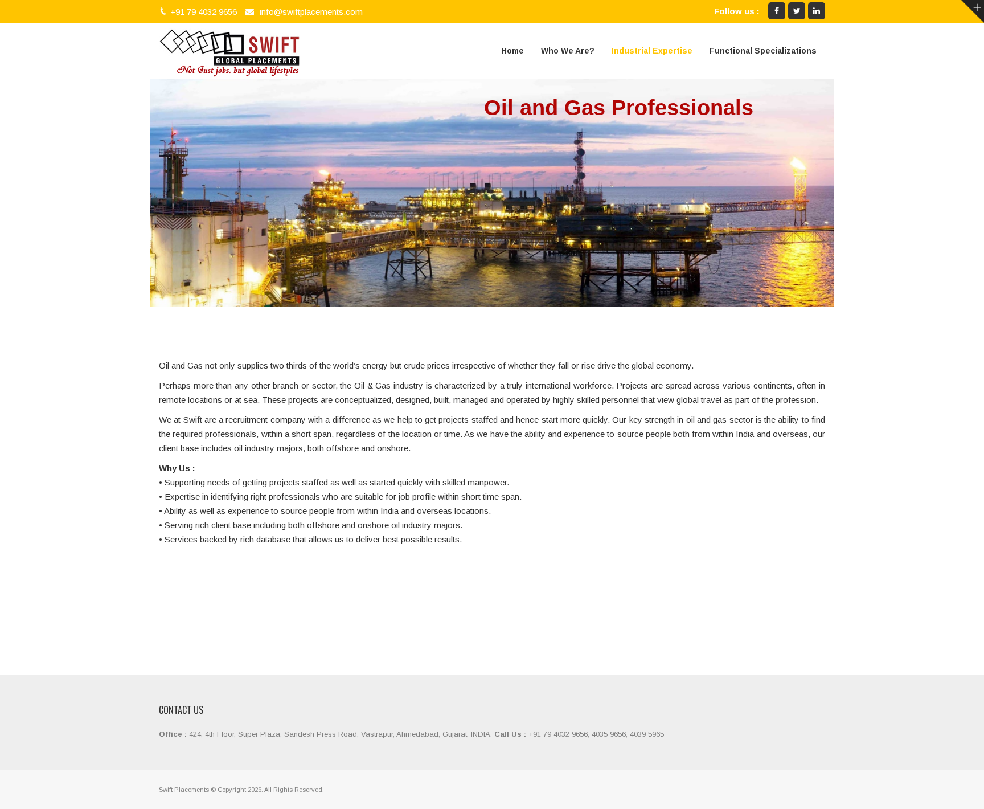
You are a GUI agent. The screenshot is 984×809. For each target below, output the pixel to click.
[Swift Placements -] (230, 51)
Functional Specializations (763, 50)
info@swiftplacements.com (311, 12)
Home (512, 50)
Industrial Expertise (652, 50)
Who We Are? (567, 50)
